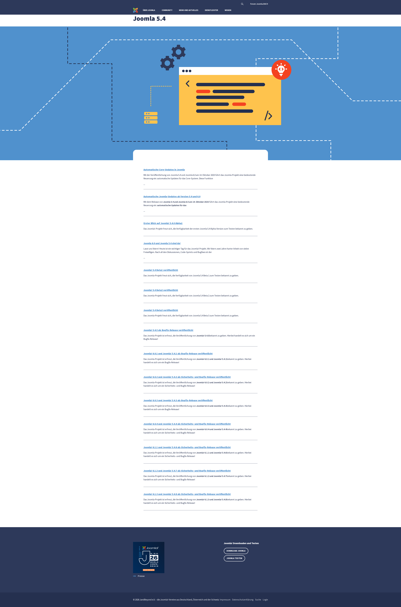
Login (265, 599)
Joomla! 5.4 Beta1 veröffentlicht (160, 270)
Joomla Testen (234, 558)
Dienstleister (211, 10)
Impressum (225, 599)
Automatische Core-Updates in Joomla (164, 169)
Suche (258, 599)
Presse (141, 575)
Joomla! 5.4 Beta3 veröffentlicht (160, 310)
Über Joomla (149, 10)
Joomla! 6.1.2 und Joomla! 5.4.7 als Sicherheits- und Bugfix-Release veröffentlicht (187, 470)
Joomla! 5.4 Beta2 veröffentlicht (160, 290)
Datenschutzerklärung (242, 599)
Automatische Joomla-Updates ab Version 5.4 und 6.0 (171, 196)
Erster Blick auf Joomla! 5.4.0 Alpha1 (163, 223)
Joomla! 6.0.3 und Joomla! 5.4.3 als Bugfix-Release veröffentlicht (178, 400)
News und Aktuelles (188, 10)
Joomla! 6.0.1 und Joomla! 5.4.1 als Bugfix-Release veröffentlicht (178, 353)
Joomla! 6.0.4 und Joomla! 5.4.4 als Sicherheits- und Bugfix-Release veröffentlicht (187, 423)
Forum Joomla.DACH (259, 4)
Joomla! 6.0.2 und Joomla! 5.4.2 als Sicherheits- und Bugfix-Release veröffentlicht (187, 377)
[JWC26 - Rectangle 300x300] (148, 572)
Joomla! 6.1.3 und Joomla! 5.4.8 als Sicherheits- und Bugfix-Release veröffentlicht (187, 494)
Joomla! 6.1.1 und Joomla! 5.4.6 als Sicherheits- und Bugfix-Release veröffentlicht (187, 447)
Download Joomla (236, 551)
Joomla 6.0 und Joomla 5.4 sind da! (162, 243)
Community (167, 10)
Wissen (228, 10)
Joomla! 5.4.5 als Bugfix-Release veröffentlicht (168, 330)
